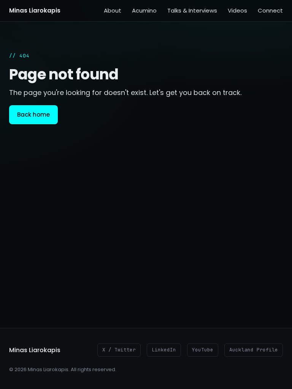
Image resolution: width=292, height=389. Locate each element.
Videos (237, 10)
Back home (33, 115)
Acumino (144, 10)
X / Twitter (119, 349)
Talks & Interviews (192, 10)
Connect (270, 10)
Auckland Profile (253, 349)
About (112, 10)
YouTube (202, 349)
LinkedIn (164, 349)
